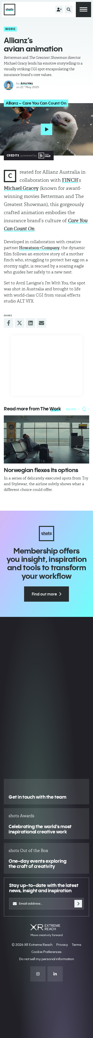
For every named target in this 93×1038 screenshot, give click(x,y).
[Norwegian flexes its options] (46, 439)
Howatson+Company (39, 247)
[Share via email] (41, 323)
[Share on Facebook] (8, 323)
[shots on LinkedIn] (55, 974)
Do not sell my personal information (46, 959)
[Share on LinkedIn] (30, 323)
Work (10, 29)
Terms (76, 944)
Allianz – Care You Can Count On (36, 103)
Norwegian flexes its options (41, 470)
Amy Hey (27, 83)
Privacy (62, 944)
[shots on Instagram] (38, 974)
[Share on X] (19, 323)
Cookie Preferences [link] (46, 951)
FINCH (70, 180)
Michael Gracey (21, 188)
